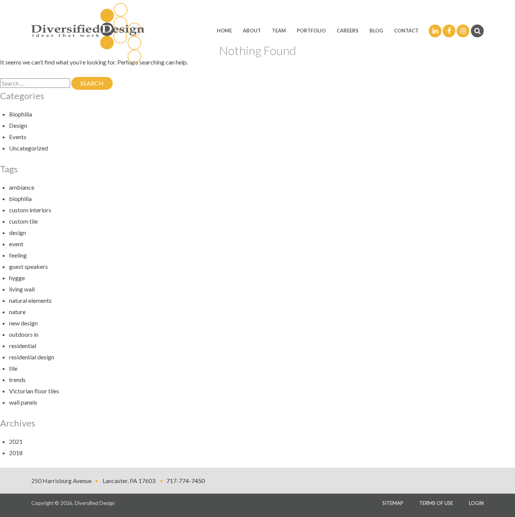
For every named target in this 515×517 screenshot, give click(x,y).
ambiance (21, 187)
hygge (17, 277)
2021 (16, 441)
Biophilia (20, 114)
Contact (406, 31)
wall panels (23, 402)
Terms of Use (436, 503)
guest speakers (28, 266)
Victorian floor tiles (34, 390)
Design (18, 125)
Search (96, 83)
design (17, 232)
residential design (31, 357)
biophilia (20, 198)
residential (22, 345)
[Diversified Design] (87, 32)
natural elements (30, 300)
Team (279, 31)
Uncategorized (28, 148)
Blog (376, 31)
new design (23, 323)
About (252, 31)
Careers (348, 31)
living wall (22, 289)
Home (224, 31)
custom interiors (30, 209)
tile (13, 368)
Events (17, 136)
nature (17, 311)
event (16, 243)
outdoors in (23, 334)
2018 (16, 452)
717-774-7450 (185, 480)
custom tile (23, 221)
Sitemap (392, 503)
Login (476, 503)
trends (17, 379)
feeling (18, 255)
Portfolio (311, 31)
